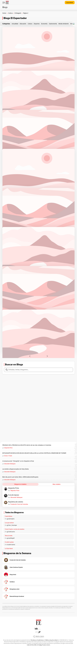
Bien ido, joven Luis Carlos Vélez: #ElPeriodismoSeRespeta (20, 477)
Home (4, 13)
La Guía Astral (9, 548)
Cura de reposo (13, 495)
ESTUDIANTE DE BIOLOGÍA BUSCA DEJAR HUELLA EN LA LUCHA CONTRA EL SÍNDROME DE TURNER (34, 453)
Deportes (37, 24)
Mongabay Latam (14, 589)
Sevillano (12, 582)
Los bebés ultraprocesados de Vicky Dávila (15, 469)
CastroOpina (8, 516)
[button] (74, 24)
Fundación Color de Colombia (19, 504)
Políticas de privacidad (51, 640)
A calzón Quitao (11, 544)
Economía (44, 24)
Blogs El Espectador (15, 18)
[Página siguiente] (47, 356)
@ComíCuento (11, 531)
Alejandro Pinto (8, 448)
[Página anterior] (29, 356)
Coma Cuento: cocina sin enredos (14, 529)
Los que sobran (9, 523)
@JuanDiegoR (11, 538)
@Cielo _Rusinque (12, 525)
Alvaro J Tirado (8, 455)
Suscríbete (69, 2)
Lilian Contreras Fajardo (16, 567)
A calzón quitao (9, 542)
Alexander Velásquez (9, 463)
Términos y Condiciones (37, 640)
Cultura (10, 13)
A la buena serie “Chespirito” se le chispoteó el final (18, 461)
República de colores (15, 502)
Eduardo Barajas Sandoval (17, 596)
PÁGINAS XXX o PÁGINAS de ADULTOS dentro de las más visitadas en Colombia (26, 445)
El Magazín (18, 13)
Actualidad (15, 24)
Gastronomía (53, 24)
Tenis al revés (8, 535)
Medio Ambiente (63, 24)
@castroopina (10, 519)
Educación (23, 24)
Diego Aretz (13, 574)
